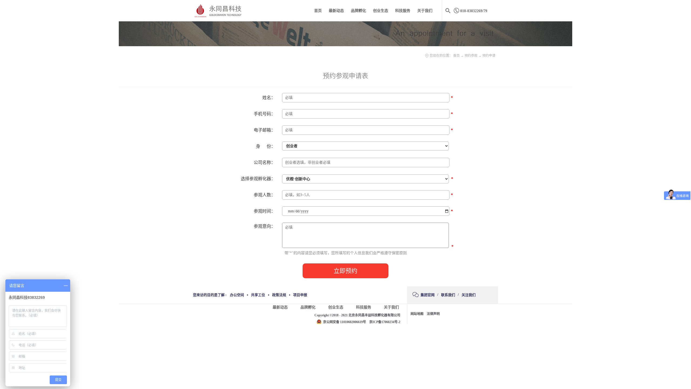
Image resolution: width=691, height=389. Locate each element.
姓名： (268, 97)
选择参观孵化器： (258, 178)
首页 (318, 11)
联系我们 (448, 295)
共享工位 (258, 295)
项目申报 (300, 295)
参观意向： (264, 226)
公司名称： (264, 162)
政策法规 (279, 295)
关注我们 (469, 295)
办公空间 (237, 295)
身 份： (265, 146)
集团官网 (428, 295)
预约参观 (471, 56)
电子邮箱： (264, 130)
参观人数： (264, 195)
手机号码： (264, 114)
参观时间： (264, 211)
